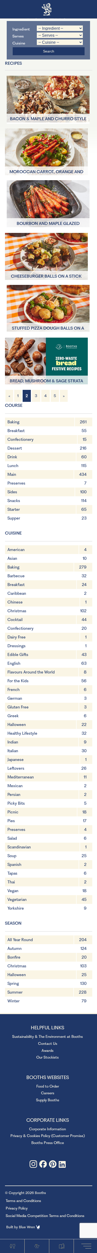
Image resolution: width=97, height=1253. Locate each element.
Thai (11, 882)
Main (11, 474)
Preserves (16, 483)
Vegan (12, 890)
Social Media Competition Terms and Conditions (45, 1216)
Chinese (15, 602)
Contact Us (47, 1043)
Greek (13, 715)
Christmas (16, 611)
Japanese (15, 759)
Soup (11, 855)
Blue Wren (27, 1227)
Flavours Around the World (31, 672)
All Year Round (20, 939)
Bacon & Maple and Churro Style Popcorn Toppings (48, 119)
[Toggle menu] (87, 1246)
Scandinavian (19, 847)
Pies (11, 820)
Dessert (14, 448)
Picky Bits (16, 803)
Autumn (14, 948)
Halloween (16, 724)
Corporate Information (47, 1129)
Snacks (13, 500)
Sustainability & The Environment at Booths (47, 1036)
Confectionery (20, 439)
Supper (13, 518)
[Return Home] (49, 9)
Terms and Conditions (23, 1201)
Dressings (16, 645)
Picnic (12, 812)
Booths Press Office (47, 1143)
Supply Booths (47, 1100)
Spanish (14, 864)
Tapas (12, 873)
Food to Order (47, 1086)
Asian (12, 558)
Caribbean (16, 593)
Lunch (12, 465)
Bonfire (13, 957)
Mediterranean (20, 777)
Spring (13, 983)
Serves (18, 36)
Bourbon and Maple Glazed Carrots (48, 224)
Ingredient (21, 29)
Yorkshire (15, 908)
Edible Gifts (17, 654)
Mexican (15, 785)
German (14, 698)
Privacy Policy (17, 1208)
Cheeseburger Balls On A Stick (46, 276)
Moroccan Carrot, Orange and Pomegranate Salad (46, 172)
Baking (13, 422)
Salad (12, 838)
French (13, 689)
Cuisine (18, 43)
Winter (13, 1001)
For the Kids (18, 680)
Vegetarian (17, 899)
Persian (13, 794)
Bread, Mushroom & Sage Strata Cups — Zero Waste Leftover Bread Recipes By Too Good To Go (46, 381)
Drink (12, 457)
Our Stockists (47, 1057)
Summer (15, 992)
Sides (12, 492)
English (13, 663)
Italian (12, 750)
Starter (13, 509)
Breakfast (16, 430)
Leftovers (15, 768)
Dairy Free (16, 637)
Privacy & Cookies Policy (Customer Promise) (47, 1136)
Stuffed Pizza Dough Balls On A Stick (48, 329)
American (16, 549)
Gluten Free (18, 707)
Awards (47, 1050)
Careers (47, 1093)
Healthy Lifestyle (22, 733)
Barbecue (16, 576)
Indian (12, 742)
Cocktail (15, 619)
